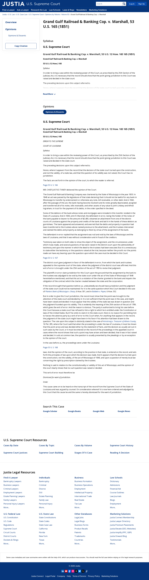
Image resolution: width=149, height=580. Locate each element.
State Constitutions (47, 517)
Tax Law (78, 503)
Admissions (115, 485)
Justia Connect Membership (122, 517)
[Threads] (76, 571)
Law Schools (54, 10)
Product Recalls (81, 528)
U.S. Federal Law (11, 513)
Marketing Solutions (98, 10)
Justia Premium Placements (122, 525)
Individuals (44, 477)
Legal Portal (50, 576)
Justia (4, 14)
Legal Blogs (79, 521)
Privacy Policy (94, 576)
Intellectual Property (83, 492)
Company (61, 576)
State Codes (44, 521)
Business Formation (83, 481)
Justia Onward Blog (118, 536)
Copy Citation (21, 46)
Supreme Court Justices (15, 452)
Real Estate (79, 500)
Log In (131, 4)
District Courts (9, 536)
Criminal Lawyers (10, 489)
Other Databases (83, 513)
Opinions (10, 29)
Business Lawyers (11, 485)
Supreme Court (10, 528)
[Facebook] (69, 571)
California (43, 528)
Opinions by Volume (52, 14)
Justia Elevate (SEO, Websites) (123, 528)
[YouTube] (66, 571)
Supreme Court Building (51, 452)
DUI (40, 492)
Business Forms (81, 525)
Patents (77, 532)
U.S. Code (7, 521)
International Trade (83, 496)
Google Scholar (50, 411)
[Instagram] (72, 571)
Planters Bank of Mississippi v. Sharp (60, 291)
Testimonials (115, 540)
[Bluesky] (79, 571)
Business (78, 477)
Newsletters (81, 10)
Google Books (74, 411)
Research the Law (39, 10)
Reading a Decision (119, 452)
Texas (41, 540)
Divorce (42, 489)
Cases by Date (10, 445)
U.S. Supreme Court (36, 14)
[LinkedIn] (62, 571)
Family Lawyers (10, 500)
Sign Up (141, 4)
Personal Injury (45, 503)
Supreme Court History (121, 445)
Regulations (8, 525)
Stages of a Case (83, 452)
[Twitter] (83, 571)
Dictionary (114, 481)
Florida (42, 532)
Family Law (43, 500)
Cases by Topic (46, 445)
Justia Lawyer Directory (120, 521)
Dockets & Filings (10, 540)
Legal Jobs (79, 517)
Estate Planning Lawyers (14, 496)
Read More (48, 94)
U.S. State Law (46, 513)
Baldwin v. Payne (99, 291)
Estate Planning (46, 496)
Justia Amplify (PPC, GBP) (121, 532)
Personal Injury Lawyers (14, 503)
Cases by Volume (83, 445)
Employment (79, 489)
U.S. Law (11, 14)
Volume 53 (65, 14)
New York (43, 536)
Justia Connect (37, 576)
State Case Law (45, 525)
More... (6, 507)
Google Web (98, 411)
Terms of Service (79, 576)
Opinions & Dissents (55, 112)
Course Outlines (117, 492)
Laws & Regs (68, 10)
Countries (78, 540)
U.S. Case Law (21, 14)
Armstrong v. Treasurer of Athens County (119, 321)
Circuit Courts (9, 532)
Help (69, 576)
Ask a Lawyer (23, 10)
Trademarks (79, 536)
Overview (11, 22)
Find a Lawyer (8, 10)
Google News (124, 411)
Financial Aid (115, 489)
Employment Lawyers (12, 492)
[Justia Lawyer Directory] (86, 571)
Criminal (42, 485)
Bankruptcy (44, 481)
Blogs (112, 500)
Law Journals (115, 496)
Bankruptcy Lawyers (12, 481)
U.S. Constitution (10, 517)
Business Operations (83, 485)
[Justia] (13, 4)
